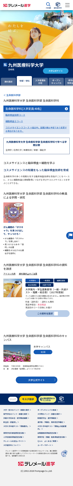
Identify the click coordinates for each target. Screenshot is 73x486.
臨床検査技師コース (15, 115)
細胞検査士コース (14, 121)
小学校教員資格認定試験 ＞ (13, 437)
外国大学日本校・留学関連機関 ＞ (16, 418)
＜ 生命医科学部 (12, 95)
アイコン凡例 (9, 273)
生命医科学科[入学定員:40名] (23, 109)
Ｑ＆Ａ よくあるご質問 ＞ (48, 441)
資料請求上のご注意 (28, 273)
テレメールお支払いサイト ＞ (14, 441)
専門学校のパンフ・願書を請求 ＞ (16, 414)
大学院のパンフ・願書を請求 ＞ (50, 414)
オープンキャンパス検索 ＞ (48, 410)
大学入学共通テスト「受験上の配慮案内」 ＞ (52, 427)
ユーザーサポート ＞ (45, 445)
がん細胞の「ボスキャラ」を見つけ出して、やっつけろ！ (13, 230)
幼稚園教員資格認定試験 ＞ (48, 433)
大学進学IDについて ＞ (12, 445)
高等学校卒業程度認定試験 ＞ (14, 433)
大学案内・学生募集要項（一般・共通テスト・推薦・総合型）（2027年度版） (46, 291)
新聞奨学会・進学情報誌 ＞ (48, 418)
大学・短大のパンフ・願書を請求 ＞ (17, 410)
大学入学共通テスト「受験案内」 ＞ (17, 426)
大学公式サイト (56, 70)
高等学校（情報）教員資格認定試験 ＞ (52, 437)
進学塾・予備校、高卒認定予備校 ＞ (51, 422)
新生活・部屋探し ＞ (11, 422)
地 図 (43, 351)
